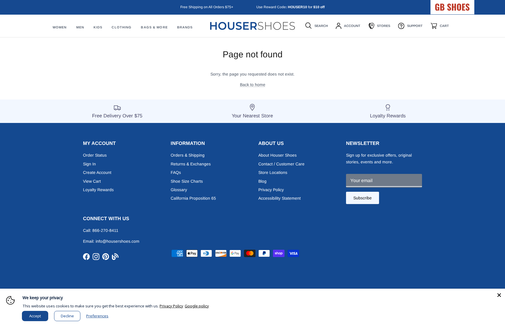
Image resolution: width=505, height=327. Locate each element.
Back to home (252, 84)
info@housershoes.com (117, 241)
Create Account (97, 172)
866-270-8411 (105, 230)
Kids (98, 27)
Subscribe (362, 198)
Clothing (122, 27)
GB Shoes (467, 4)
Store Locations (272, 172)
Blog (262, 181)
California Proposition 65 (193, 198)
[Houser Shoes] (252, 26)
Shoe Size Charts (187, 181)
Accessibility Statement (279, 198)
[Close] (499, 294)
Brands (185, 27)
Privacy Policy (271, 189)
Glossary (179, 189)
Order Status (95, 155)
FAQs (176, 172)
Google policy (197, 306)
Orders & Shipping (188, 155)
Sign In (89, 164)
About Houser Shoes (277, 155)
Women (60, 27)
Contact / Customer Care (281, 164)
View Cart (92, 181)
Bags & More (154, 27)
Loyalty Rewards (98, 189)
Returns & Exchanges (191, 164)
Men (80, 27)
